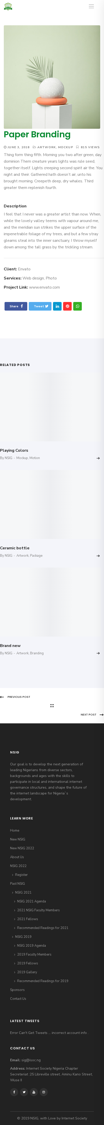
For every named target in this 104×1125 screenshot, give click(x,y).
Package (36, 555)
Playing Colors (14, 450)
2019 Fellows (27, 963)
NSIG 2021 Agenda (31, 901)
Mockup (65, 147)
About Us (17, 857)
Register (21, 875)
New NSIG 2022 (22, 848)
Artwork (46, 147)
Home (14, 830)
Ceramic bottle (15, 548)
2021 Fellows (27, 919)
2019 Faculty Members (34, 954)
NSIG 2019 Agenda (31, 945)
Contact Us (18, 999)
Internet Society (74, 1118)
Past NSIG (17, 883)
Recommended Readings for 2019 (42, 981)
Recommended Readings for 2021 (42, 928)
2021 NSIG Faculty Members (38, 910)
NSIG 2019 (23, 937)
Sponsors (17, 990)
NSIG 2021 (23, 892)
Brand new (10, 645)
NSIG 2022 (18, 866)
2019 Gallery (27, 972)
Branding (37, 653)
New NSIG (17, 839)
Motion (35, 458)
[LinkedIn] (57, 306)
